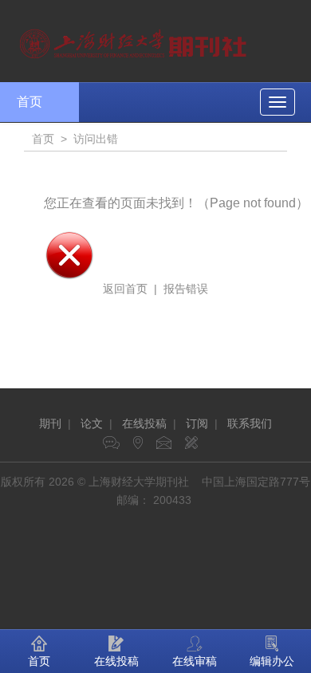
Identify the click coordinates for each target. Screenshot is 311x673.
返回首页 (125, 288)
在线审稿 (194, 661)
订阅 (197, 423)
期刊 (50, 423)
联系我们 (249, 423)
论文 (92, 423)
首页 (29, 101)
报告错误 (185, 288)
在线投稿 (144, 423)
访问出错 (95, 138)
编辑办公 (272, 661)
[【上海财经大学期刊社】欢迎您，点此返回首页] (135, 39)
